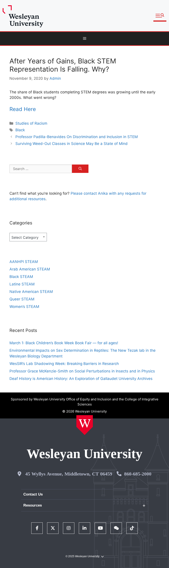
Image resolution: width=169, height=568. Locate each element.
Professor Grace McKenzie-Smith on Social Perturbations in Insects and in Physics (82, 371)
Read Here (22, 109)
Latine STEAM (22, 284)
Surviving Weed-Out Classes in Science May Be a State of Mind (71, 143)
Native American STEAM (31, 291)
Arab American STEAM (29, 269)
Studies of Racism (31, 123)
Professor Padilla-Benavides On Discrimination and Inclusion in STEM (76, 137)
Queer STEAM (21, 299)
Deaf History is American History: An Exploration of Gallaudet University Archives (81, 378)
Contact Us (33, 494)
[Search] (80, 169)
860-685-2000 (137, 474)
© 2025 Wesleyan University (82, 556)
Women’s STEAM (24, 306)
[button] (159, 15)
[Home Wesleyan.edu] (84, 425)
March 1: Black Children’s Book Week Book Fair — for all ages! (63, 343)
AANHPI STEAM (23, 261)
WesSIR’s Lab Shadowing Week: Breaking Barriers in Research (64, 363)
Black (20, 130)
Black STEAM (21, 276)
